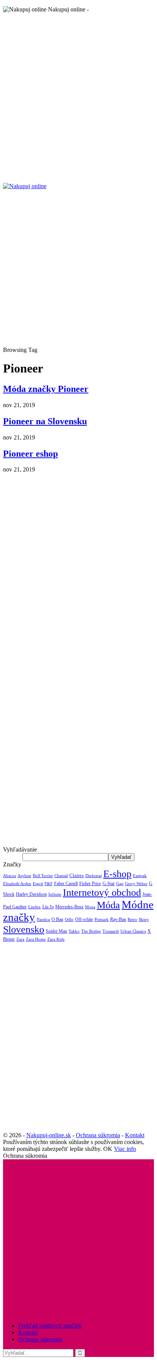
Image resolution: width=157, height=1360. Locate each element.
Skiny (144, 919)
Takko (74, 931)
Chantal (61, 876)
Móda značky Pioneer (45, 389)
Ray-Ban (118, 919)
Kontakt (134, 1135)
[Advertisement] (78, 97)
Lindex (34, 907)
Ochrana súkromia (98, 1135)
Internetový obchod (102, 892)
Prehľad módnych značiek (50, 1325)
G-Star (109, 883)
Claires (76, 875)
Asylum (24, 875)
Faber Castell (66, 883)
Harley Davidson (31, 894)
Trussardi (111, 931)
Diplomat (93, 875)
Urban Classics (133, 931)
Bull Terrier (43, 876)
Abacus (9, 875)
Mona (90, 907)
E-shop (117, 873)
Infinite (54, 894)
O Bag (57, 919)
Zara (20, 939)
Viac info (125, 1149)
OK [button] (107, 1149)
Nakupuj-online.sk (48, 1135)
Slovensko (23, 929)
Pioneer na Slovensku (45, 421)
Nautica (43, 919)
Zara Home (36, 939)
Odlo (69, 919)
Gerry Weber (136, 884)
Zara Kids (55, 939)
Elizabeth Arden (17, 883)
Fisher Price (90, 883)
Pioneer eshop (30, 454)
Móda (108, 905)
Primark (102, 919)
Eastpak (140, 876)
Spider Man (56, 931)
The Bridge (91, 931)
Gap (119, 884)
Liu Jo (48, 907)
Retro (132, 919)
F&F (49, 884)
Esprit (38, 884)
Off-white (84, 919)
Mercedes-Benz (69, 907)
